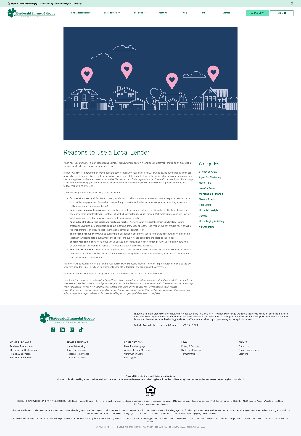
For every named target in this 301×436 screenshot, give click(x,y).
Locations (243, 354)
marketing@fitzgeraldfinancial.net (201, 413)
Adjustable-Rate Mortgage (137, 350)
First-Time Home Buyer (21, 357)
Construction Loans (133, 354)
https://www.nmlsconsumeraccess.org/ (150, 404)
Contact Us (244, 346)
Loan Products (110, 13)
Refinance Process (76, 357)
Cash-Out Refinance (77, 350)
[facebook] (53, 330)
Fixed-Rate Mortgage (134, 346)
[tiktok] (81, 330)
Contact (226, 13)
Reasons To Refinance (78, 354)
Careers (203, 215)
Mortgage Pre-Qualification (23, 350)
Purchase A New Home (21, 346)
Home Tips (205, 182)
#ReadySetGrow (208, 171)
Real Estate (205, 204)
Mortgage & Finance (211, 193)
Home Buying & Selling (211, 221)
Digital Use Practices (191, 350)
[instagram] (72, 330)
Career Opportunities (249, 350)
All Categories (206, 226)
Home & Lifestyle (208, 210)
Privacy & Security (169, 325)
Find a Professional (80, 13)
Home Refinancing (76, 346)
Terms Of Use (188, 354)
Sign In (282, 13)
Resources (138, 13)
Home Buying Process (21, 354)
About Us (162, 13)
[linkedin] (62, 330)
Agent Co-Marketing (210, 177)
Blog (184, 13)
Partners (205, 13)
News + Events (207, 199)
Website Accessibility (144, 325)
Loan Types (130, 357)
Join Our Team (207, 188)
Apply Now (257, 13)
